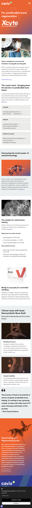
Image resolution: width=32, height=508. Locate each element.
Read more (4, 102)
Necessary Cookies (16, 499)
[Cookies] (2, 506)
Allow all (16, 503)
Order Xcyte (6, 470)
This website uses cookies (8, 491)
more (13, 352)
